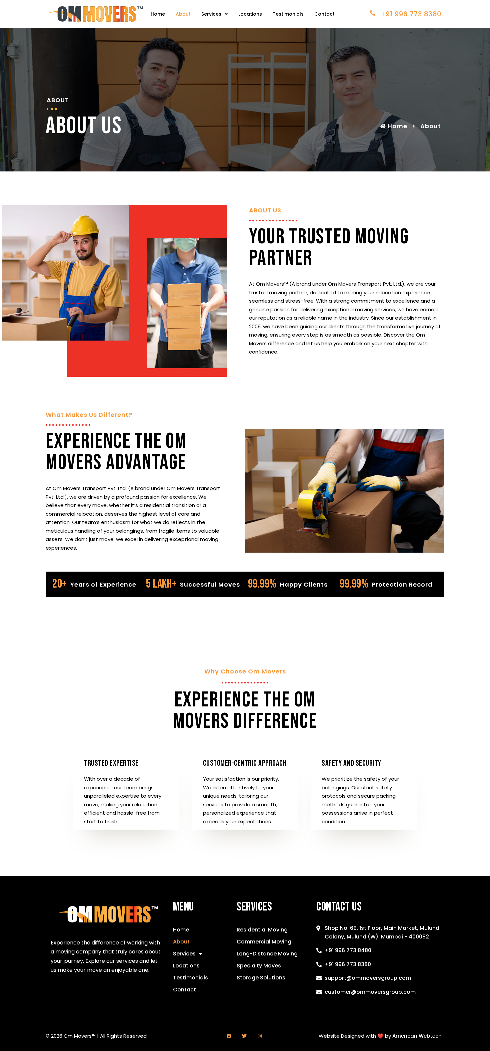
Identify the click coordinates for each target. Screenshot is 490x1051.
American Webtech (417, 1035)
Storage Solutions (261, 977)
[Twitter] (244, 1036)
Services (211, 14)
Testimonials (288, 14)
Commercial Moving (264, 941)
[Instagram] (259, 1036)
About (183, 14)
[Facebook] (229, 1036)
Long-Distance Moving (267, 953)
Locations (250, 14)
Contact (324, 14)
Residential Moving (262, 929)
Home (158, 14)
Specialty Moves (259, 965)
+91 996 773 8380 (411, 14)
